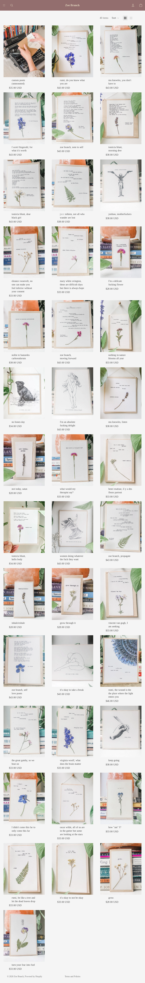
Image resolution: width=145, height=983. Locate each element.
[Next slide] (41, 51)
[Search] (12, 5)
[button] (115, 18)
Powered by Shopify (33, 976)
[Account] (133, 5)
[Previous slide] (7, 51)
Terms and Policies (72, 976)
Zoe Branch (19, 976)
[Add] (39, 72)
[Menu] (4, 5)
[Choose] (88, 72)
